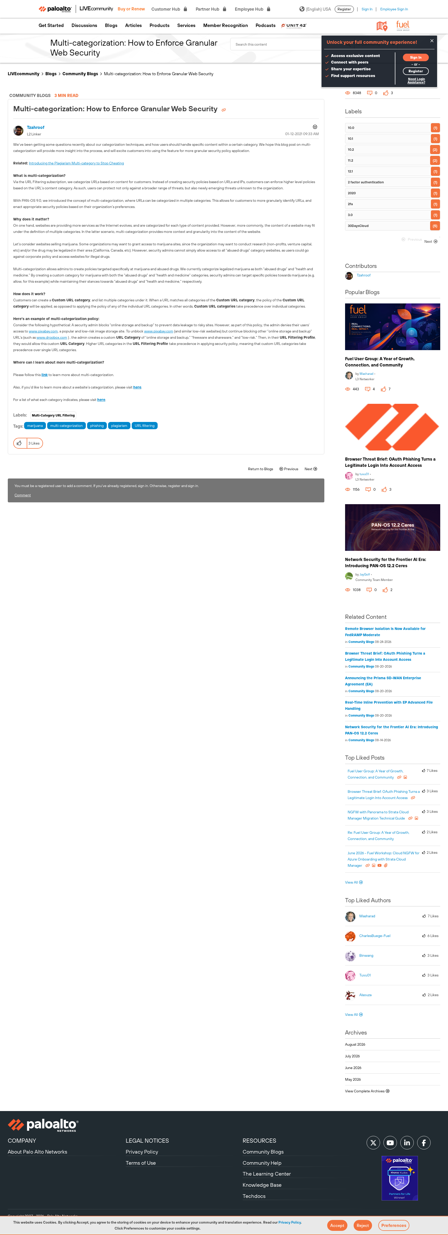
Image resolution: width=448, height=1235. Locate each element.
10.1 (350, 139)
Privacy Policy (289, 1222)
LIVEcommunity (23, 73)
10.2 (351, 149)
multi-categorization (66, 426)
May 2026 (353, 1079)
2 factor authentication (366, 182)
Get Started (51, 25)
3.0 (350, 215)
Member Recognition (225, 25)
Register (344, 9)
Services (186, 25)
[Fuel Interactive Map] (382, 26)
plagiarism (119, 426)
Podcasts (266, 25)
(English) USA (318, 9)
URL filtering (145, 426)
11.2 (350, 160)
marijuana (35, 426)
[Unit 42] (294, 25)
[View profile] (349, 374)
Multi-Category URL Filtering (53, 415)
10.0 (351, 128)
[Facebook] (424, 1142)
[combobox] (292, 44)
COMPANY (22, 1140)
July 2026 (352, 1056)
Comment (23, 495)
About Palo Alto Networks (37, 1152)
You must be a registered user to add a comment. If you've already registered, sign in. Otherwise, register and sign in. (107, 486)
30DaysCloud (358, 226)
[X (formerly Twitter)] (373, 1142)
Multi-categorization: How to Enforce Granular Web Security (116, 109)
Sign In (367, 9)
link (44, 375)
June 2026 (353, 1068)
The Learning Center (267, 1174)
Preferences (393, 1225)
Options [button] (314, 127)
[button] (337, 1225)
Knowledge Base (262, 1185)
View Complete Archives (365, 1091)
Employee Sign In (394, 9)
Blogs (111, 25)
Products (160, 25)
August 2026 (355, 1044)
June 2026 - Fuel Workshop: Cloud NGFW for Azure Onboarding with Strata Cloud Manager (383, 859)
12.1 (350, 171)
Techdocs (254, 1196)
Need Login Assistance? (416, 80)
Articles (133, 25)
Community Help (262, 1163)
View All (351, 882)
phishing (97, 426)
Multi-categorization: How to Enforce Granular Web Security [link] (158, 73)
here (137, 387)
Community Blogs (80, 73)
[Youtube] (390, 1142)
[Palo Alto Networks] (66, 1125)
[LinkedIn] (407, 1142)
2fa (350, 204)
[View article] (392, 326)
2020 (352, 193)
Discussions (84, 25)
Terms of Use (141, 1163)
